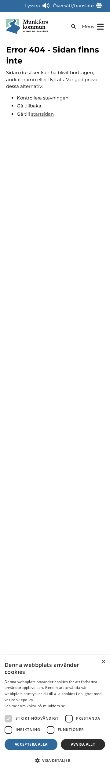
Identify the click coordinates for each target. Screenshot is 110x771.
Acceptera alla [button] (31, 744)
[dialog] (55, 713)
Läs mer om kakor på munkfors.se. (35, 705)
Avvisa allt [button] (83, 744)
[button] (55, 760)
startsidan (42, 114)
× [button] (103, 662)
